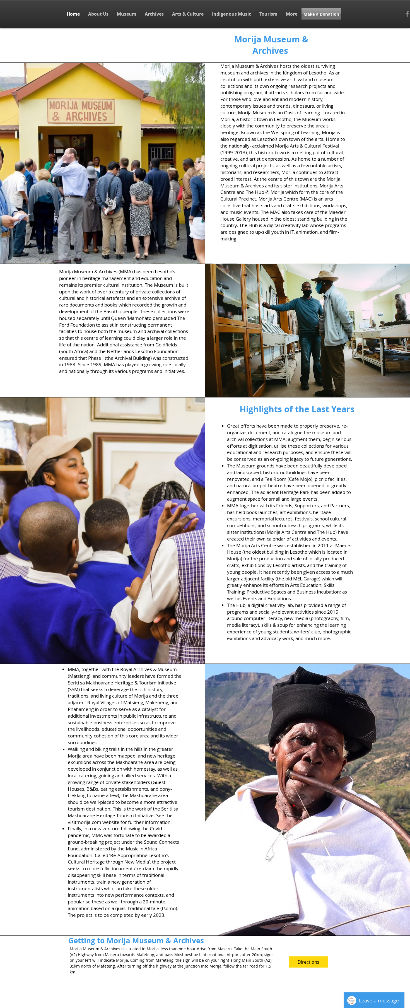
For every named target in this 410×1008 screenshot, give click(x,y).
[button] (98, 14)
